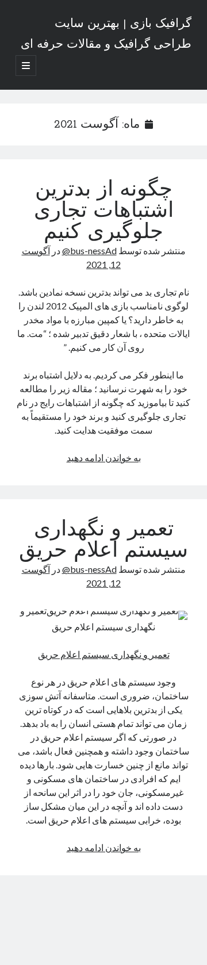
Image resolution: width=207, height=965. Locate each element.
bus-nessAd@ (89, 250)
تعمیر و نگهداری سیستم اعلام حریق (103, 541)
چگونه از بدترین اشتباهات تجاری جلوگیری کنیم (104, 211)
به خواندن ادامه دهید (104, 457)
